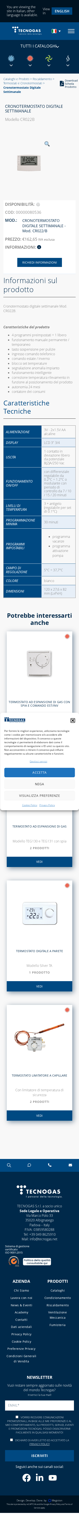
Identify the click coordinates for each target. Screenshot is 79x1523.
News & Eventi (21, 1305)
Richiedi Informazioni (39, 262)
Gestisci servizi (38, 761)
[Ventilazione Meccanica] (49, 58)
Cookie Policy (29, 805)
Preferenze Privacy (21, 1349)
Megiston (57, 1500)
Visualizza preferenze (39, 795)
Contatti (21, 1320)
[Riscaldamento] (30, 58)
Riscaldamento (42, 79)
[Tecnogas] (39, 1202)
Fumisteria (58, 1325)
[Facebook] (26, 1478)
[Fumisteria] (67, 58)
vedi (39, 862)
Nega (39, 784)
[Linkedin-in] (39, 1478)
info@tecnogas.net (43, 1239)
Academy (21, 1312)
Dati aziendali (21, 1327)
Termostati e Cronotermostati (22, 83)
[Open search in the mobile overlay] (8, 1165)
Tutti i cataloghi (38, 45)
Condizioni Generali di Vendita (21, 1358)
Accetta (39, 772)
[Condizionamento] (11, 58)
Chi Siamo (21, 1290)
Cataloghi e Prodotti (16, 79)
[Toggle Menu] (71, 31)
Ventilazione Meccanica (57, 1315)
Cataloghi (58, 1290)
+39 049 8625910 (42, 1234)
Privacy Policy (47, 805)
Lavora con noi (21, 1298)
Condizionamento (57, 1298)
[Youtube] (52, 1478)
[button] (73, 720)
